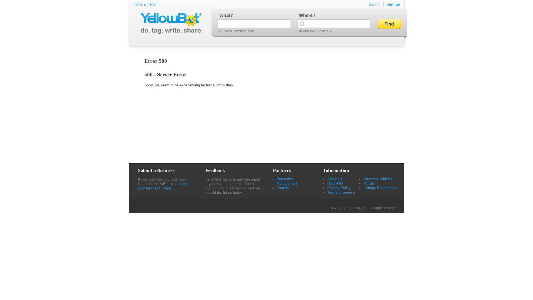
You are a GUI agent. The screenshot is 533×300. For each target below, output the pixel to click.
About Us (334, 179)
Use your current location (301, 23)
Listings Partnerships (380, 188)
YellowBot (170, 23)
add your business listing (163, 186)
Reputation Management (286, 181)
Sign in (373, 4)
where (306, 15)
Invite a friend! (145, 4)
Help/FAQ (335, 183)
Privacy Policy (339, 188)
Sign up (393, 4)
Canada (282, 188)
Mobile (368, 183)
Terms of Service (341, 192)
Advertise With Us (378, 179)
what (224, 15)
